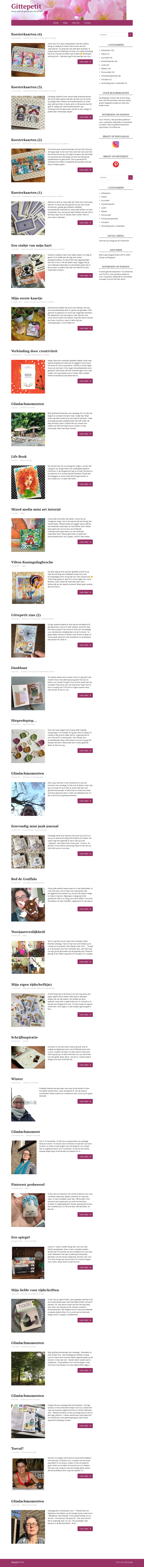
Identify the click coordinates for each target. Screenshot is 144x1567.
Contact (87, 23)
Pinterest (124, 240)
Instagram (113, 240)
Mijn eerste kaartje (26, 298)
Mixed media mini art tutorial (36, 509)
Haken (25, 724)
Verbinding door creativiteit (47, 38)
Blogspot (111, 257)
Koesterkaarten (28, 38)
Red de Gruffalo (24, 879)
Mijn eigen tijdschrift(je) (31, 984)
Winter (17, 1079)
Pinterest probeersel (28, 1184)
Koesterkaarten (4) (26, 34)
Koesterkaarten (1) (26, 192)
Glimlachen (23, 408)
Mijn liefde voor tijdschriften (35, 1290)
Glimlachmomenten (27, 404)
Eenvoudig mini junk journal (34, 826)
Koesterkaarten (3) (26, 87)
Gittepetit (14, 1562)
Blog (65, 23)
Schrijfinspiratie (24, 1037)
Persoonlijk (41, 196)
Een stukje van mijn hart (31, 245)
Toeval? (17, 1448)
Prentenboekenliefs (44, 144)
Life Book (19, 456)
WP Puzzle (129, 1562)
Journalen (33, 619)
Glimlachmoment (25, 1131)
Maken (36, 38)
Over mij (75, 23)
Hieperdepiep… (24, 720)
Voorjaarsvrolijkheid (28, 931)
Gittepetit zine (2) (26, 615)
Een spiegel (20, 1237)
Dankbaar (19, 668)
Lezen (24, 883)
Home (55, 23)
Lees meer (84, 61)
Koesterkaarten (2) (26, 140)
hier (118, 279)
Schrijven (51, 672)
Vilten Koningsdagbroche (32, 562)
